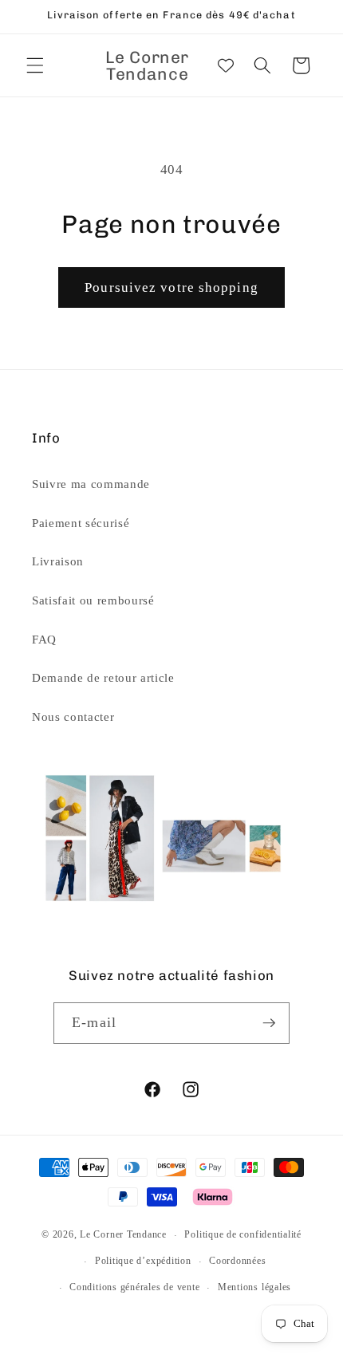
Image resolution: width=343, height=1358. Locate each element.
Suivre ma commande (91, 483)
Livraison (58, 561)
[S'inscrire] (269, 1023)
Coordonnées (237, 1260)
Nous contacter (73, 716)
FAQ (44, 639)
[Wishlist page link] (226, 65)
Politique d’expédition (143, 1260)
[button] (35, 65)
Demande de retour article (103, 677)
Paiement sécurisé (80, 522)
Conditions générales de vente (134, 1287)
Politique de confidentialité (243, 1234)
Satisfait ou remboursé (93, 600)
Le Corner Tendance (123, 1235)
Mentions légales (254, 1287)
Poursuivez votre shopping (171, 287)
